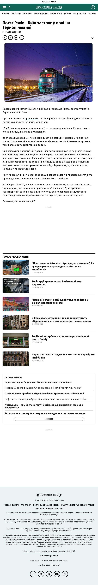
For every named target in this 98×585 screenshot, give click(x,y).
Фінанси (67, 14)
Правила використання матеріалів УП (77, 505)
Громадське (31, 118)
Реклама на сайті (11, 505)
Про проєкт (26, 505)
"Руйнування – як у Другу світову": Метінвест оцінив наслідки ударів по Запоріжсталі (44, 406)
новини (5, 14)
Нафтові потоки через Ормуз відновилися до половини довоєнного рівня (46, 399)
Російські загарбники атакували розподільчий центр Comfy (61, 338)
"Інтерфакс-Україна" (73, 519)
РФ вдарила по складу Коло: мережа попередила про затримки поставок (45, 413)
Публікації (16, 14)
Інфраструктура (41, 14)
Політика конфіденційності (46, 505)
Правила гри (56, 14)
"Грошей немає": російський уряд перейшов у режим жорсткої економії (60, 301)
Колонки (27, 14)
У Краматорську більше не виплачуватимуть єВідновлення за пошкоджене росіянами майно (61, 320)
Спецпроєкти (79, 14)
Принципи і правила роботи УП (49, 508)
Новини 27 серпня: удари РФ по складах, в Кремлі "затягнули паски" (43, 387)
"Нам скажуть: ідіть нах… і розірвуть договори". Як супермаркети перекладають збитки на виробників (63, 266)
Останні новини (13, 377)
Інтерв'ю (92, 14)
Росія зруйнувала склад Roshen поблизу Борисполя (57, 283)
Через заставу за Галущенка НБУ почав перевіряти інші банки (63, 356)
